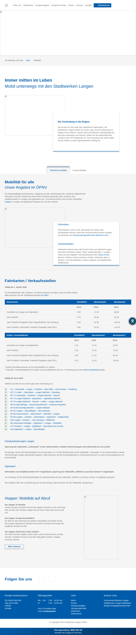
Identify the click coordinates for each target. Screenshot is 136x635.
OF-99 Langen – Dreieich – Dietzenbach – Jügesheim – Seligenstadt (39, 417)
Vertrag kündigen (78, 606)
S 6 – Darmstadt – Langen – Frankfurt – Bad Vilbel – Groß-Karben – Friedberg (43, 389)
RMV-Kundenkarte (91, 370)
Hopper (8, 202)
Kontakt (8, 608)
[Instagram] (51, 579)
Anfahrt (8, 606)
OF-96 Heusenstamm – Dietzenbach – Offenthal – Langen (35, 414)
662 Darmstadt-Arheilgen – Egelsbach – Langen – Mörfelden (36, 423)
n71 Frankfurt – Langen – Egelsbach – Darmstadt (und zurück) (36, 426)
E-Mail (15, 603)
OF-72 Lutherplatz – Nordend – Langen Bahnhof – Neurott (35, 395)
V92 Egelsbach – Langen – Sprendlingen (27, 429)
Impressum (75, 611)
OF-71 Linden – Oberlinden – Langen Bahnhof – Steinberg (35, 392)
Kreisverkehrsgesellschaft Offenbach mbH (90, 235)
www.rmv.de (104, 255)
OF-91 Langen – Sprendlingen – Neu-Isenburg (30, 411)
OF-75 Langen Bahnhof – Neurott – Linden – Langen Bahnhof (36, 402)
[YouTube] (41, 579)
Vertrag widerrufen (78, 608)
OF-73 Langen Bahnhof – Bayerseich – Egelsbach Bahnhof (35, 398)
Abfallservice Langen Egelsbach (117, 603)
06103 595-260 (14, 600)
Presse (74, 603)
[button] (6, 5)
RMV (46, 295)
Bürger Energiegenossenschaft (117, 606)
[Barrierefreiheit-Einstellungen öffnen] (132, 321)
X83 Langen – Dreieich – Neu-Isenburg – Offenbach (32, 420)
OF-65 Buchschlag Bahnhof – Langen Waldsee (30, 408)
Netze (73, 600)
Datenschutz (76, 614)
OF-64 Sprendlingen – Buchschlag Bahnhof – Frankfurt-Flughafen (38, 405)
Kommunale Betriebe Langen (116, 600)
